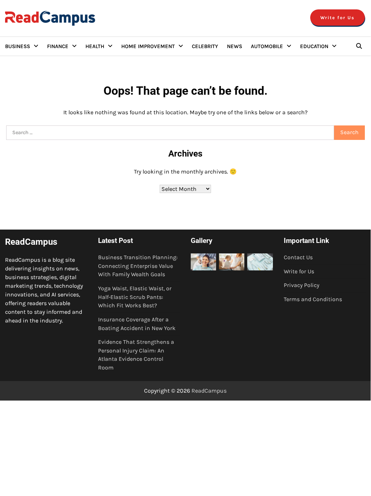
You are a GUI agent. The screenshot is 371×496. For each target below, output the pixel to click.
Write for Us (337, 17)
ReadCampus (209, 390)
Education (314, 46)
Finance (57, 46)
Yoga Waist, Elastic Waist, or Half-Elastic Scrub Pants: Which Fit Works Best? (135, 297)
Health (94, 46)
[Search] (359, 46)
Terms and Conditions (313, 299)
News (234, 46)
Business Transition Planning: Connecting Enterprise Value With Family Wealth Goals (138, 266)
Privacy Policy (301, 285)
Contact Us (298, 257)
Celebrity (205, 46)
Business (17, 46)
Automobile (267, 46)
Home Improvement (148, 46)
